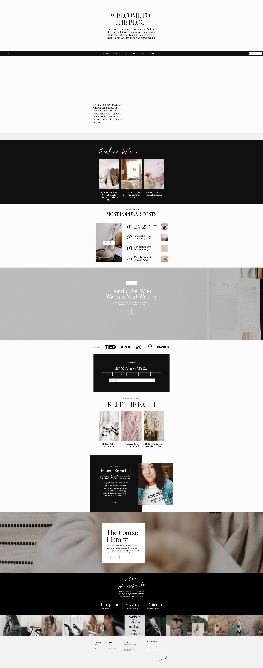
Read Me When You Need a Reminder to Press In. (131, 194)
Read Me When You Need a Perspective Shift (154, 194)
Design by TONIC (168, 665)
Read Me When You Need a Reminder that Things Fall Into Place (109, 196)
